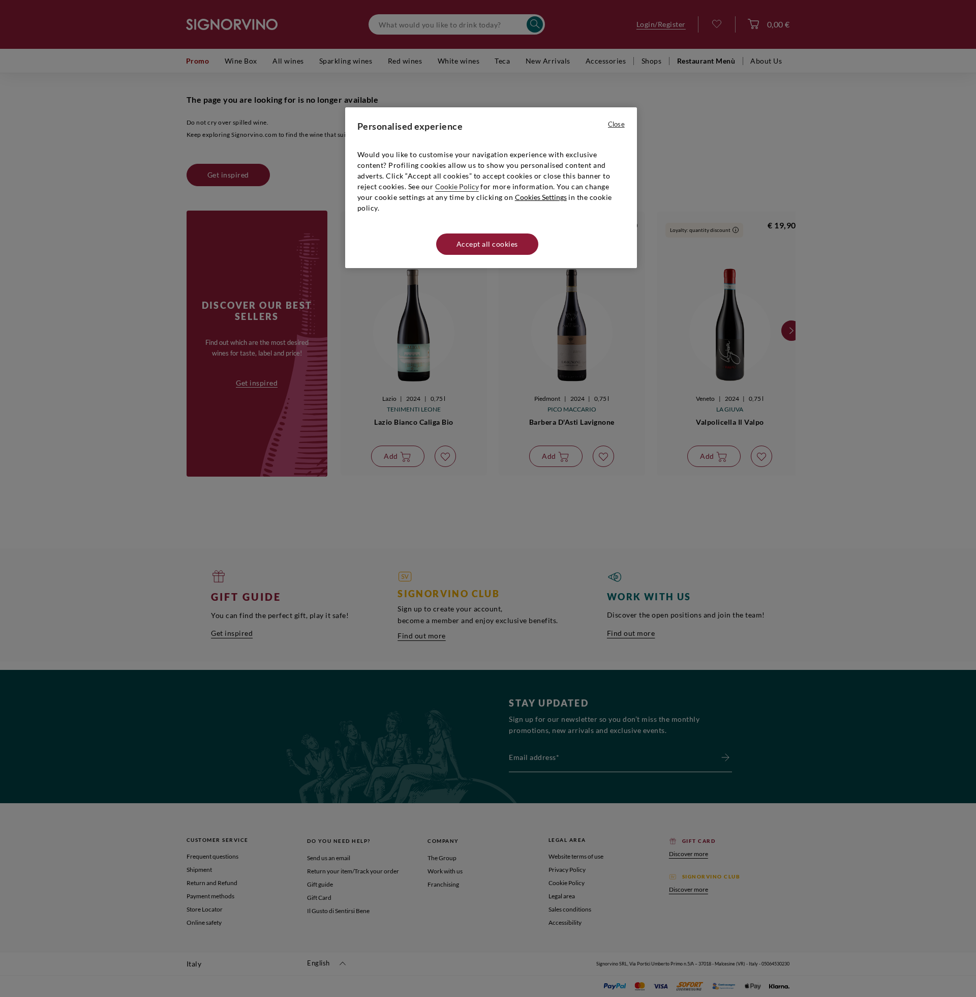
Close (616, 124)
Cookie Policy (457, 186)
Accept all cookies (487, 244)
